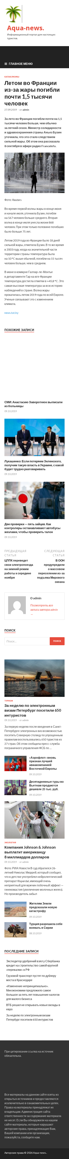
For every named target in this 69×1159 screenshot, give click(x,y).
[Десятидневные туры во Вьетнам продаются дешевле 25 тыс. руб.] (15, 794)
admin (25, 109)
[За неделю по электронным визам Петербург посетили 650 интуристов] (34, 697)
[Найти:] (34, 641)
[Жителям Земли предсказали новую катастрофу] (15, 916)
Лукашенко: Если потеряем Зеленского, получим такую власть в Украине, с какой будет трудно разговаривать (34, 465)
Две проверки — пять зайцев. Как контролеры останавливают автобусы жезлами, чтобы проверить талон (32, 528)
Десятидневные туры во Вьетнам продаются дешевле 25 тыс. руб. (46, 785)
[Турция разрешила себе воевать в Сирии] (15, 936)
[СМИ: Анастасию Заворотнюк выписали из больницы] (34, 398)
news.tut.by (11, 312)
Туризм (8, 701)
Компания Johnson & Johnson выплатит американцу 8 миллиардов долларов (30, 852)
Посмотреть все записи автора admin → (44, 609)
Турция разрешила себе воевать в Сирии (45, 925)
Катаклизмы (11, 77)
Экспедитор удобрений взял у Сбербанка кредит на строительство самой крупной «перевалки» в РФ (33, 965)
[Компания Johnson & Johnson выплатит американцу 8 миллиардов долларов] (34, 839)
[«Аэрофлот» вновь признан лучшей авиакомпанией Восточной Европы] (15, 770)
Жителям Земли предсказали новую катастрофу (43, 907)
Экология (10, 842)
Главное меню (21, 63)
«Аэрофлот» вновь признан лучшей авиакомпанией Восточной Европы (43, 763)
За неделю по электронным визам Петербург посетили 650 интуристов (32, 710)
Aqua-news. (25, 28)
